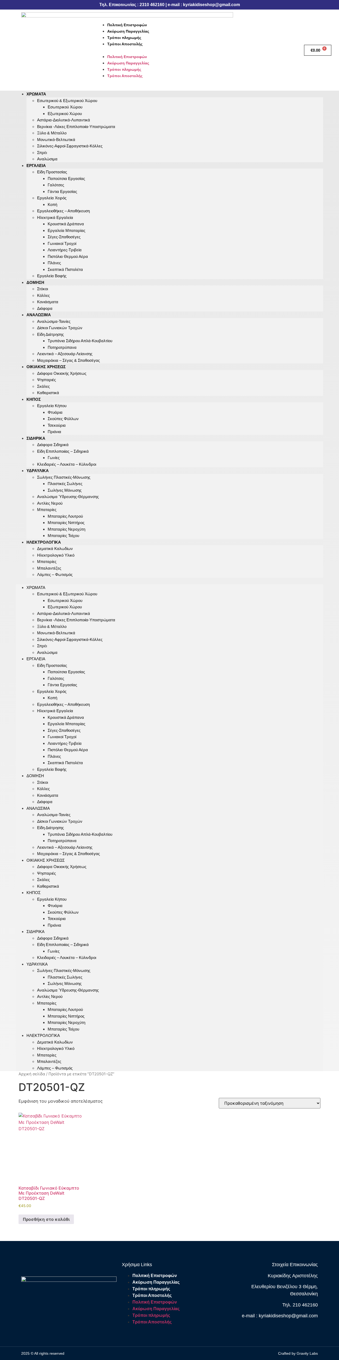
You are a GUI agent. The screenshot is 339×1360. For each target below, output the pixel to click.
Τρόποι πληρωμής (124, 38)
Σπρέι (42, 152)
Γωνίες (54, 457)
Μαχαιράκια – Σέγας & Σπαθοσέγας (68, 360)
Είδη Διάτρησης (50, 334)
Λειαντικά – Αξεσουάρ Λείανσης (64, 353)
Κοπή (52, 204)
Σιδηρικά (35, 438)
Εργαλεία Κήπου (51, 405)
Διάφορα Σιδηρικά (53, 444)
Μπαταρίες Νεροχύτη (66, 529)
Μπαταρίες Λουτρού (65, 516)
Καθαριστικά (48, 392)
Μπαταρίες (46, 509)
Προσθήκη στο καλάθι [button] (46, 1219)
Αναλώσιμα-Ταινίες (53, 321)
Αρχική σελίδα (32, 1074)
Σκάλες (43, 386)
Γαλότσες (56, 185)
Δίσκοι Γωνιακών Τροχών (59, 327)
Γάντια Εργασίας (62, 191)
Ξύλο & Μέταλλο (51, 133)
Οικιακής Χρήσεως (46, 366)
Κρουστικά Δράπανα (66, 224)
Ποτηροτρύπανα (62, 347)
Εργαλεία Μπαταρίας (66, 230)
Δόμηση (35, 282)
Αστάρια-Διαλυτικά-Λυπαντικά (63, 120)
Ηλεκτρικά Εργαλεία (55, 217)
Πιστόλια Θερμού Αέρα (68, 256)
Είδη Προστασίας (52, 172)
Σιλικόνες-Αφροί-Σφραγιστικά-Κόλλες (69, 146)
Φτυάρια (55, 412)
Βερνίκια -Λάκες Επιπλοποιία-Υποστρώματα (76, 126)
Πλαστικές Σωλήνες (65, 483)
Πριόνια (54, 431)
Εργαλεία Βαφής (51, 276)
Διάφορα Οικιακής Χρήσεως (61, 373)
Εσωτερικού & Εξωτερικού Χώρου (67, 100)
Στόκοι (42, 289)
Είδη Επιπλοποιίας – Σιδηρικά (63, 451)
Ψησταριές (46, 379)
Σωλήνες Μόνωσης (65, 490)
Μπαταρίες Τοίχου (63, 535)
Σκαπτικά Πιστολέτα (65, 269)
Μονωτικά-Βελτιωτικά (56, 139)
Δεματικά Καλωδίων (55, 548)
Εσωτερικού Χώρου (65, 107)
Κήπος (33, 399)
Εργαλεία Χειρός (51, 198)
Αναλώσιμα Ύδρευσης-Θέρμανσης (68, 496)
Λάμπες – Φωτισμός (55, 574)
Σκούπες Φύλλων (63, 418)
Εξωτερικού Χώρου (65, 113)
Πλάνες (54, 263)
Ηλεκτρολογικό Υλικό (55, 555)
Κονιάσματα (47, 302)
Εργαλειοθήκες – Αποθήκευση (63, 211)
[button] (198, 50)
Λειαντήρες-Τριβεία (65, 250)
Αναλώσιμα (47, 159)
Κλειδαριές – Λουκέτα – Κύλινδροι (66, 464)
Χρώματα (36, 94)
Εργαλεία (36, 165)
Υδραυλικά (37, 470)
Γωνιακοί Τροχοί (62, 243)
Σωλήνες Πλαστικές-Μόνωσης (63, 477)
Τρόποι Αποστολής (124, 44)
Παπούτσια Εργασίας (66, 178)
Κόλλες (43, 295)
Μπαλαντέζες (49, 568)
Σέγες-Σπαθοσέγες (64, 237)
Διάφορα (44, 801)
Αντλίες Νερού (50, 503)
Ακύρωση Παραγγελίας (128, 31)
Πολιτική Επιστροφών (127, 25)
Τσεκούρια (57, 425)
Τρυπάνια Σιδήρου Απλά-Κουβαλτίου (80, 340)
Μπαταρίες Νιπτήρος (66, 522)
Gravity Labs (307, 1353)
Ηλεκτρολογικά (43, 542)
